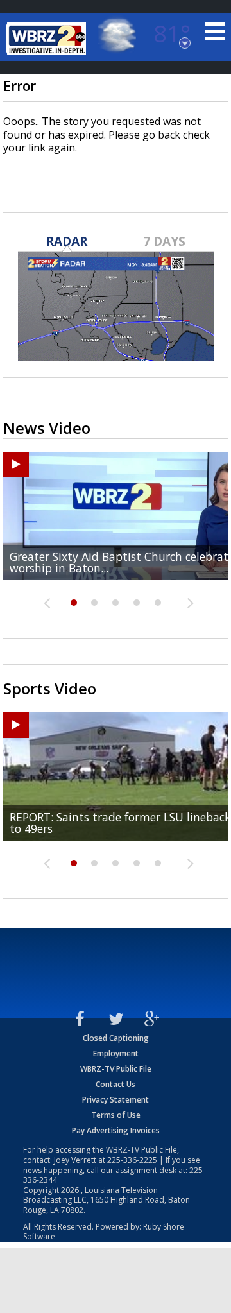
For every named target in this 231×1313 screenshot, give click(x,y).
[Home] (48, 38)
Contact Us (115, 1084)
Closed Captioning (116, 1038)
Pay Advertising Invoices (116, 1130)
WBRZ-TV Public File (115, 1068)
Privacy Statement (115, 1099)
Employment (116, 1053)
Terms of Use (116, 1115)
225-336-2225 (132, 1159)
